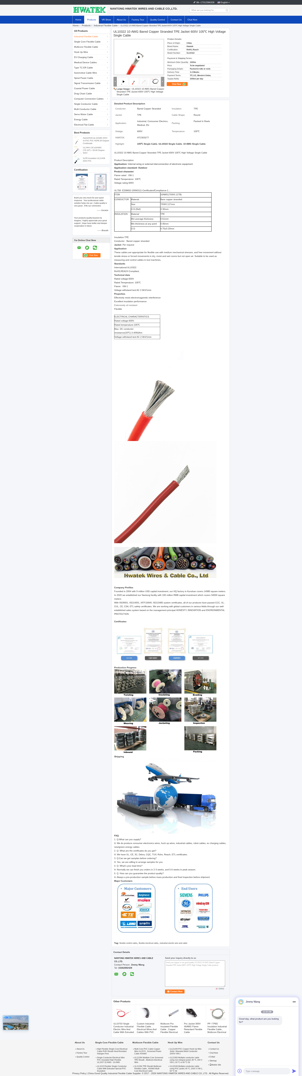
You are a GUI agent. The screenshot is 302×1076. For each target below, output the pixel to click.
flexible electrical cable (148, 943)
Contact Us (176, 19)
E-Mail (212, 1057)
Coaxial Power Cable (84, 88)
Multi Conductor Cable (85, 109)
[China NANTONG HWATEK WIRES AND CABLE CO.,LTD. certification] (82, 182)
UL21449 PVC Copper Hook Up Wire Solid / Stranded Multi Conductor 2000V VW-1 (185, 1051)
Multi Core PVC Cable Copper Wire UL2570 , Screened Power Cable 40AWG (147, 1051)
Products (91, 19)
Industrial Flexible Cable (106, 25)
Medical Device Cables (85, 62)
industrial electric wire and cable (173, 943)
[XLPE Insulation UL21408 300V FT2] (77, 159)
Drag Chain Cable (83, 93)
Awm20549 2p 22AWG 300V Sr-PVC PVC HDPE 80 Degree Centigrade (96, 140)
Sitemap (213, 1061)
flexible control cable (128, 943)
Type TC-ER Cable (83, 67)
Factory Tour (138, 19)
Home (78, 19)
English (224, 2)
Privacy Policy (79, 1073)
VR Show (106, 19)
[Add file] (240, 1071)
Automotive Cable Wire (85, 73)
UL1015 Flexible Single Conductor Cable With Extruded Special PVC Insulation (112, 1068)
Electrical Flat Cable (84, 124)
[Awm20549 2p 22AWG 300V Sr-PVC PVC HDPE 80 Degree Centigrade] (77, 140)
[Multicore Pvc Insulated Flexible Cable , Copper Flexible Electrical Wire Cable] (171, 1014)
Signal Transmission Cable (87, 83)
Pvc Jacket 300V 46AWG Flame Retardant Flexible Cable (193, 1027)
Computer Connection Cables (88, 98)
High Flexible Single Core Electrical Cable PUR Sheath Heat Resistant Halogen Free (112, 1051)
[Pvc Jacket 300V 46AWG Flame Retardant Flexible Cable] (194, 1014)
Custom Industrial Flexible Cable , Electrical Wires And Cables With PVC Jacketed (147, 1029)
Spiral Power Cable (83, 78)
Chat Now (192, 19)
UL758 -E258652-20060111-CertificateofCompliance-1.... (142, 190)
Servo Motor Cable (83, 114)
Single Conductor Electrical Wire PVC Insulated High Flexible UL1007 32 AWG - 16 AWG (111, 1060)
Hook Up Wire (81, 52)
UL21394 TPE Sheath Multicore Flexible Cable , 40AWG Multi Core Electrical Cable (147, 1068)
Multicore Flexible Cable (86, 47)
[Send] (294, 1071)
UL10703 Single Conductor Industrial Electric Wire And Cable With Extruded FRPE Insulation (123, 1029)
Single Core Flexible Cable (87, 41)
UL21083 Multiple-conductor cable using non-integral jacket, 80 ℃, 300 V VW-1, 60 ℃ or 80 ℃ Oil (186, 1060)
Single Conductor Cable (86, 104)
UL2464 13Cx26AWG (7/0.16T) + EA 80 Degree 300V (94, 150)
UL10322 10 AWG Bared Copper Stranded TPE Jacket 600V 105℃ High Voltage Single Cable (140, 92)
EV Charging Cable (83, 57)
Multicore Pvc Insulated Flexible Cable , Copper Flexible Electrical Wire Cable (169, 1029)
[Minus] (294, 1002)
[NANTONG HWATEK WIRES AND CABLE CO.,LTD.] (89, 10)
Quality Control (157, 19)
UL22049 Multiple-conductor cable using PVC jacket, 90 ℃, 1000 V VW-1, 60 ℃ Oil (186, 1068)
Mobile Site (216, 1065)
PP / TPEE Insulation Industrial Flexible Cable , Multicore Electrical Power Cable (217, 1029)
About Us (121, 19)
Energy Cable (81, 119)
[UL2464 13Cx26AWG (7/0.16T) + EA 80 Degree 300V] (77, 149)
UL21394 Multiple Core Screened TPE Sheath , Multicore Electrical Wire (148, 1060)
